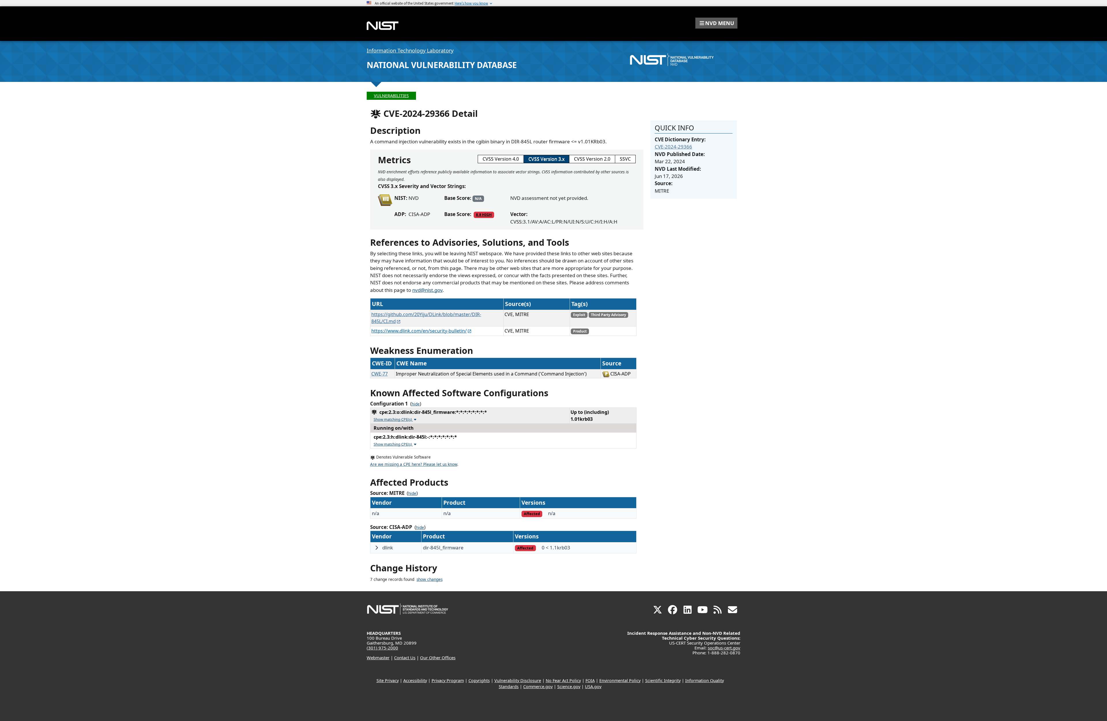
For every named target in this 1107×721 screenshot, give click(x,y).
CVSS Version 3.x (546, 159)
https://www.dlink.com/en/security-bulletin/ (419, 331)
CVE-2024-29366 (673, 146)
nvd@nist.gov (427, 290)
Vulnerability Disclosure (517, 680)
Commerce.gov (538, 686)
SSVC (625, 159)
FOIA (590, 680)
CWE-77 (379, 374)
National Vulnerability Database (442, 64)
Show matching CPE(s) (393, 419)
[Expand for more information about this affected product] (376, 548)
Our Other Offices (437, 657)
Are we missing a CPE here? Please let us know (413, 464)
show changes (430, 579)
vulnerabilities (391, 95)
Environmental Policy (620, 680)
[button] (716, 23)
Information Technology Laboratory (410, 50)
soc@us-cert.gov (724, 648)
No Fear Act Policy (563, 680)
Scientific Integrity (663, 680)
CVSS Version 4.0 (501, 159)
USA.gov (593, 686)
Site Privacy (387, 680)
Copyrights (479, 680)
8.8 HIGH (484, 214)
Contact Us (404, 657)
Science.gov (568, 686)
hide (416, 404)
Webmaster (378, 657)
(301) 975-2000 (382, 648)
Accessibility (415, 680)
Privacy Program (448, 680)
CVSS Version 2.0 (592, 159)
